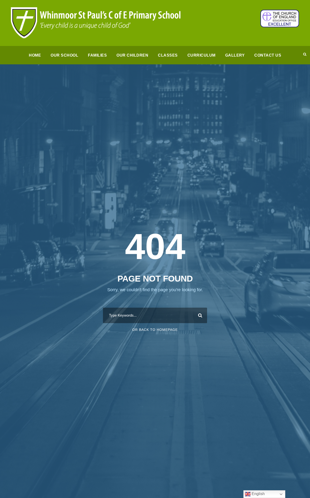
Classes (168, 55)
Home (35, 55)
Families (97, 55)
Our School (64, 55)
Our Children (132, 55)
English (258, 494)
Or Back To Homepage (155, 330)
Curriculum (201, 55)
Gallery (235, 55)
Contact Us (267, 55)
